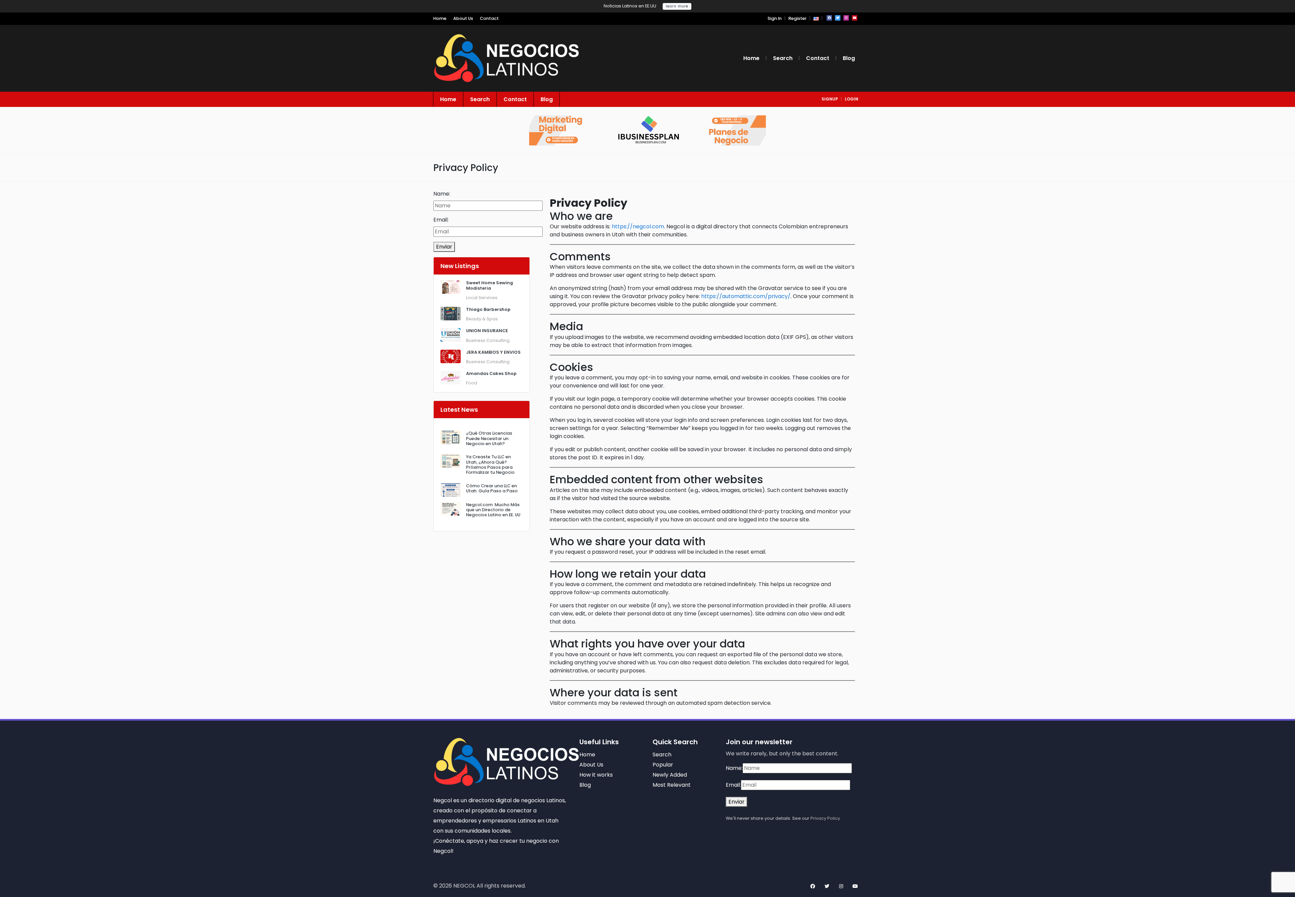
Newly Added (670, 775)
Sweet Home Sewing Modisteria (489, 285)
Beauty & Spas (482, 319)
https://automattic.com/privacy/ (745, 296)
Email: (441, 220)
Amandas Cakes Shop (491, 373)
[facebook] (829, 18)
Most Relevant (672, 785)
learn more (677, 6)
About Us (463, 18)
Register (797, 18)
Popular (663, 765)
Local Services (481, 297)
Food (471, 383)
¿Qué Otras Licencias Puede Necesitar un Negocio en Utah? (489, 438)
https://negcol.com (638, 226)
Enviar (444, 247)
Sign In (775, 18)
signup (830, 99)
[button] (816, 18)
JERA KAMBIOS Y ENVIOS (493, 352)
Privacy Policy (825, 818)
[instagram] (846, 18)
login (851, 99)
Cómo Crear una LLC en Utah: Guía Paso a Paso (492, 488)
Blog (849, 58)
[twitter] (837, 18)
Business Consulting (488, 340)
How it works (596, 775)
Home (440, 18)
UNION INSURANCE (487, 331)
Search (783, 58)
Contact (489, 18)
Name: (441, 194)
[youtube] (854, 18)
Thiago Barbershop (488, 309)
